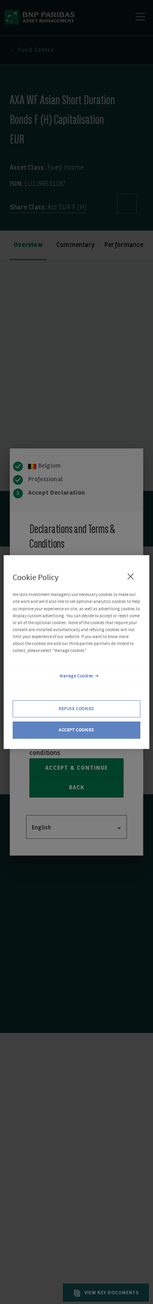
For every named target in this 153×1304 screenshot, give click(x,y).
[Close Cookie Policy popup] (131, 576)
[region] (76, 652)
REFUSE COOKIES (76, 709)
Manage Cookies (76, 676)
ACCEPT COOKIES (76, 730)
